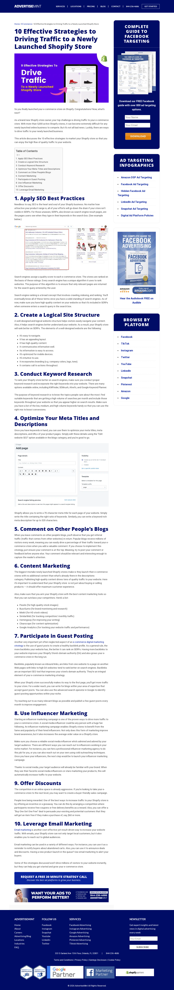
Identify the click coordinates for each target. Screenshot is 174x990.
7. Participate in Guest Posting (30, 179)
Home (17, 925)
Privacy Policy (81, 960)
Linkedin (46, 939)
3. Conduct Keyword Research (30, 165)
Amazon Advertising (79, 936)
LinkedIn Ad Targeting (134, 201)
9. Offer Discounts (25, 186)
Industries (19, 943)
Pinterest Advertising (80, 939)
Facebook (126, 336)
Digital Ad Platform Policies (137, 215)
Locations (19, 939)
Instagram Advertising (80, 928)
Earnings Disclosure (97, 960)
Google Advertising (79, 932)
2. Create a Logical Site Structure (32, 162)
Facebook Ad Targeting (135, 184)
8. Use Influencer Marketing (29, 182)
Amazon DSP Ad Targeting (136, 177)
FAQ (16, 947)
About (17, 928)
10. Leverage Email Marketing (30, 189)
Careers (18, 932)
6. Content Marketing (26, 176)
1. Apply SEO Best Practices (29, 158)
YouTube (126, 364)
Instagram (127, 350)
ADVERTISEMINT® (28, 6)
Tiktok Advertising (78, 943)
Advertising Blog (22, 936)
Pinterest (126, 384)
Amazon (125, 391)
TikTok (125, 343)
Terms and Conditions (63, 960)
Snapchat (126, 377)
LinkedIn (126, 370)
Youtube (46, 936)
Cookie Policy (114, 960)
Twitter (125, 357)
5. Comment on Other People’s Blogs (33, 172)
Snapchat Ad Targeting (134, 208)
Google (125, 398)
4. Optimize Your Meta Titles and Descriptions (38, 169)
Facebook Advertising (80, 925)
